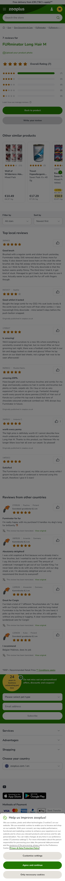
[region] (32, 847)
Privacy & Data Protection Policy (24, 848)
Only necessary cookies (33, 874)
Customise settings (32, 855)
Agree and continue (33, 865)
